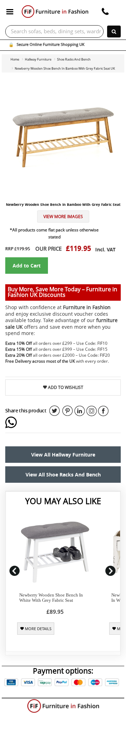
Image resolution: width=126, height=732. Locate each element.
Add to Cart (27, 265)
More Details (37, 628)
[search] (114, 31)
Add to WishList (65, 387)
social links (54, 411)
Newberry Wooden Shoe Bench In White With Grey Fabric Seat (51, 597)
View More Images (63, 216)
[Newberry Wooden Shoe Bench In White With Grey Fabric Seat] (55, 552)
